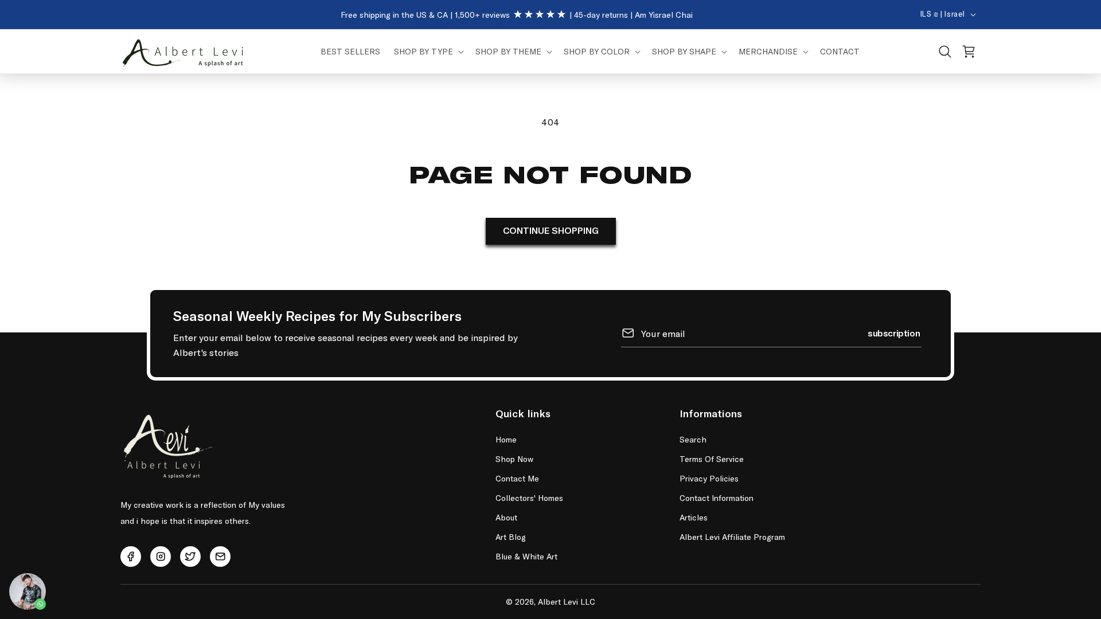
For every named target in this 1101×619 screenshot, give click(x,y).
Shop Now (514, 459)
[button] (427, 51)
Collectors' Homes (529, 498)
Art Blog (510, 537)
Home (506, 439)
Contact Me (517, 478)
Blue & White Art (526, 556)
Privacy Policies (709, 478)
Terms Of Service (712, 459)
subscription (894, 332)
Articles (694, 517)
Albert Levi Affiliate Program (732, 537)
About (506, 517)
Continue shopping (551, 231)
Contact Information (716, 498)
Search (693, 439)
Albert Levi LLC (566, 601)
